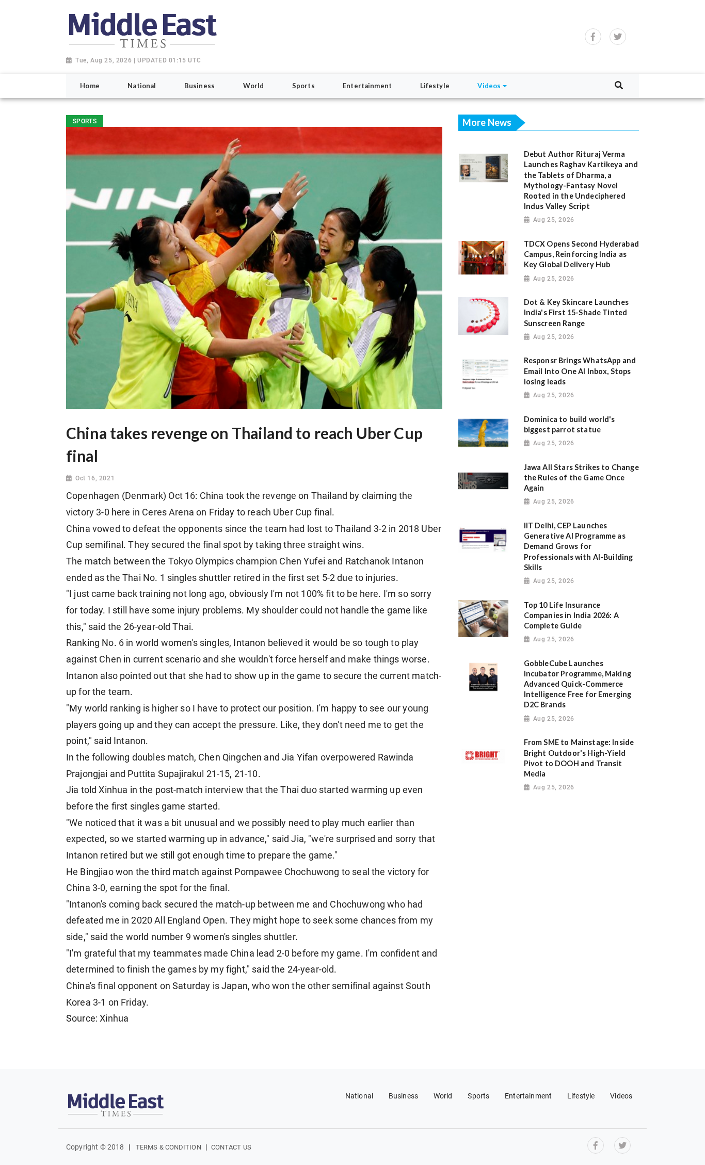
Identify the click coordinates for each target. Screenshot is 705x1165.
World (443, 1096)
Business (403, 1096)
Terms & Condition (168, 1147)
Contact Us (231, 1147)
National (359, 1096)
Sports (478, 1096)
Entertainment (528, 1096)
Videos (621, 1096)
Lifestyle (581, 1096)
